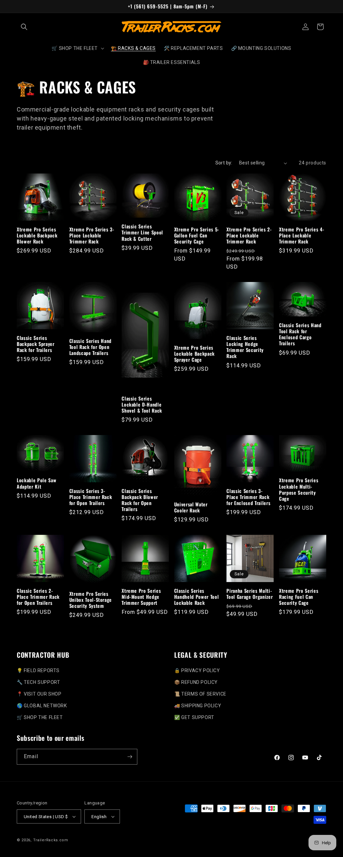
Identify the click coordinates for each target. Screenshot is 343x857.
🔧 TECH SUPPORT (38, 682)
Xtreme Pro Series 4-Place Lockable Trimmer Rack (301, 235)
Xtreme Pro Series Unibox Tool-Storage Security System (90, 600)
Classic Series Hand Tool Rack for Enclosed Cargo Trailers (300, 334)
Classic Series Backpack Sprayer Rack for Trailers (36, 344)
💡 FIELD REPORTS (38, 670)
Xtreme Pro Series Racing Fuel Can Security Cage (298, 597)
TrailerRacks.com (50, 840)
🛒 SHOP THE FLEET (40, 717)
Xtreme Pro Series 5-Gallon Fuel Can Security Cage (196, 235)
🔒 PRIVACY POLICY (197, 670)
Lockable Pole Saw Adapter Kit (36, 483)
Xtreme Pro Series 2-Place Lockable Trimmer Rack (249, 235)
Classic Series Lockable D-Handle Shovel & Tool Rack (142, 405)
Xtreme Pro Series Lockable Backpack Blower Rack (37, 235)
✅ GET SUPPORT (194, 717)
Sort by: (223, 162)
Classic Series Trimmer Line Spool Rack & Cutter (142, 232)
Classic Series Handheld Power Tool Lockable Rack (196, 597)
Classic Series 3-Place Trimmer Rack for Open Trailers (90, 497)
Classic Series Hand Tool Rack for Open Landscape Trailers (90, 347)
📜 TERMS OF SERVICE (200, 694)
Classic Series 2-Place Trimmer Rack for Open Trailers (38, 597)
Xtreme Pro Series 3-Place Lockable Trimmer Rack (92, 235)
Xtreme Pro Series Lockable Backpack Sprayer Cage (194, 354)
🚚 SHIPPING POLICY (197, 705)
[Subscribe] (129, 757)
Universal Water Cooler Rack (191, 507)
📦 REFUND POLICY (196, 682)
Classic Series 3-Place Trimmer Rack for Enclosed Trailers (248, 497)
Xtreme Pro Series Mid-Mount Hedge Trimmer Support (141, 597)
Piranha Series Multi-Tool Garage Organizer (249, 594)
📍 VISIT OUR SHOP (39, 694)
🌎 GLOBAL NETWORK (42, 705)
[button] (24, 26)
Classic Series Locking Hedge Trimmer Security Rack (245, 347)
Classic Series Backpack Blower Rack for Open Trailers (140, 500)
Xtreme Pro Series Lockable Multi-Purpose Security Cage (298, 489)
